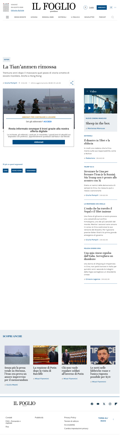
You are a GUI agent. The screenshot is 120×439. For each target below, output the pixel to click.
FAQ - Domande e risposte (13, 422)
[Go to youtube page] (98, 404)
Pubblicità (39, 418)
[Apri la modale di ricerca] (112, 17)
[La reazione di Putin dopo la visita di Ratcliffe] (45, 355)
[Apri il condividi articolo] (72, 83)
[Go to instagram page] (110, 404)
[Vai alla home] (53, 7)
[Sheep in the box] (100, 104)
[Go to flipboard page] (116, 404)
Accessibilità (69, 425)
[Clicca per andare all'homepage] (24, 404)
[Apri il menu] (7, 17)
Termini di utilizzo (71, 421)
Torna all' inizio (103, 419)
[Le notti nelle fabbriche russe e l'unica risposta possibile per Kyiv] (102, 355)
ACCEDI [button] (47, 121)
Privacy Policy (70, 418)
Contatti (9, 418)
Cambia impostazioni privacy (76, 428)
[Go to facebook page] (92, 404)
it (111, 7)
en (115, 7)
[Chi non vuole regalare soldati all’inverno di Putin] (74, 355)
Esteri (6, 60)
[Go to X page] (104, 404)
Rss (7, 427)
